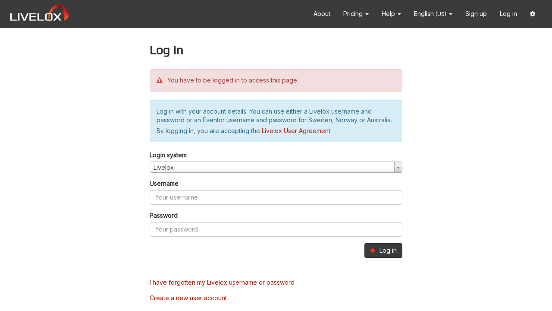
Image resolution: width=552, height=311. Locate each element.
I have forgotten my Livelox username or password (222, 282)
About (322, 13)
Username (164, 183)
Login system (168, 155)
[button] (533, 14)
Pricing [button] (353, 13)
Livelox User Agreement (296, 130)
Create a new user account (188, 297)
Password (164, 215)
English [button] (430, 13)
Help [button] (389, 13)
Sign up (476, 13)
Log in (508, 13)
